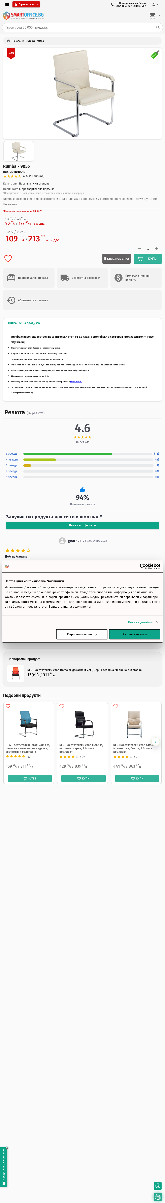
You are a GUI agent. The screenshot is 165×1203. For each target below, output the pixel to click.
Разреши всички (135, 634)
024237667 (139, 6)
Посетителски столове (34, 183)
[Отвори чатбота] (158, 1197)
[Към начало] (23, 16)
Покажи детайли (140, 622)
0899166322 (123, 6)
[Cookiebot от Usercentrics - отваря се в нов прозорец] (142, 566)
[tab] (24, 323)
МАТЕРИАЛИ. (76, 381)
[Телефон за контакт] (158, 1186)
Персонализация (79, 634)
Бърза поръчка (116, 258)
